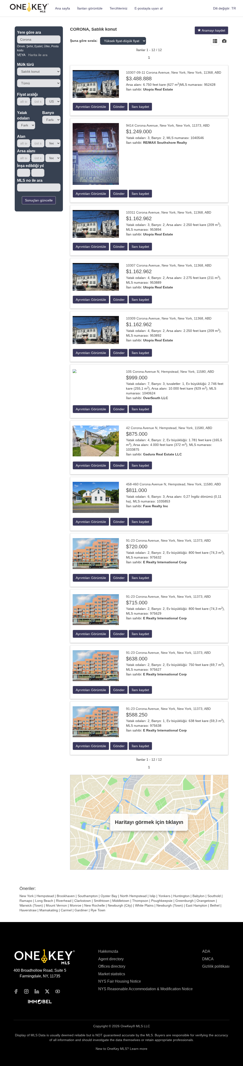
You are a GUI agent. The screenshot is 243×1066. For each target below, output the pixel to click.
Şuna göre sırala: (84, 41)
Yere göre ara (29, 32)
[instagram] (29, 991)
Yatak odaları (23, 115)
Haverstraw (28, 910)
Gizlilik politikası (215, 966)
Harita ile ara (37, 55)
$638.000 (136, 659)
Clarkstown (82, 901)
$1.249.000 (139, 131)
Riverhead (63, 901)
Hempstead (45, 896)
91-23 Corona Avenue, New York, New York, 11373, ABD (168, 540)
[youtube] (60, 991)
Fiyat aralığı (27, 94)
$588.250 (136, 715)
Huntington (181, 896)
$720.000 (136, 547)
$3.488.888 (139, 78)
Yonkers (164, 896)
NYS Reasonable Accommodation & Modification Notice (145, 989)
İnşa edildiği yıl (30, 166)
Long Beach (44, 901)
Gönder (119, 107)
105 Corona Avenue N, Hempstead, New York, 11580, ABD (170, 371)
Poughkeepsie (162, 901)
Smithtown (101, 901)
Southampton (88, 896)
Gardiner (81, 910)
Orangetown (205, 901)
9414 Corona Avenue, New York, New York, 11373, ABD (168, 125)
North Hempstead (133, 896)
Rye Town (98, 910)
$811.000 (136, 490)
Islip (152, 896)
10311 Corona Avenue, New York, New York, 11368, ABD (168, 212)
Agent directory (111, 959)
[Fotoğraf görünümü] (224, 41)
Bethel (215, 905)
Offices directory (111, 966)
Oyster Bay (109, 896)
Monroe (75, 905)
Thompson (140, 901)
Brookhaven (66, 896)
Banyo (48, 113)
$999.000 (136, 378)
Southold (214, 896)
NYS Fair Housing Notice (119, 981)
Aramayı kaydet (213, 30)
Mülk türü (25, 64)
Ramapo (25, 901)
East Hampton (196, 905)
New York (26, 896)
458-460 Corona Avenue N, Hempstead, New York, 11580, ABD (173, 484)
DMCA (208, 959)
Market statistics (111, 974)
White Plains (144, 905)
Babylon (198, 896)
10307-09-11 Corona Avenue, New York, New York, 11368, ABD (173, 72)
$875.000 (136, 434)
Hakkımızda (108, 951)
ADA (206, 951)
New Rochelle (94, 905)
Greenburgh (184, 901)
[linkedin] (39, 991)
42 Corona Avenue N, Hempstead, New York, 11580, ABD (169, 428)
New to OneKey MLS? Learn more (121, 1049)
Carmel (66, 910)
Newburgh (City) (120, 905)
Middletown (120, 901)
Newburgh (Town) (169, 905)
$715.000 (136, 603)
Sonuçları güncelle (39, 200)
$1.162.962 (139, 218)
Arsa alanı (26, 151)
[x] (50, 991)
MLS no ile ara (29, 180)
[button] (224, 8)
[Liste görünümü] (215, 41)
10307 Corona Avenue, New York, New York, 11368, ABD (168, 265)
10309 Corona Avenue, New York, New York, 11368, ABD (168, 318)
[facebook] (19, 991)
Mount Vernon (56, 905)
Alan (21, 136)
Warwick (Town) (31, 905)
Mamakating (48, 910)
